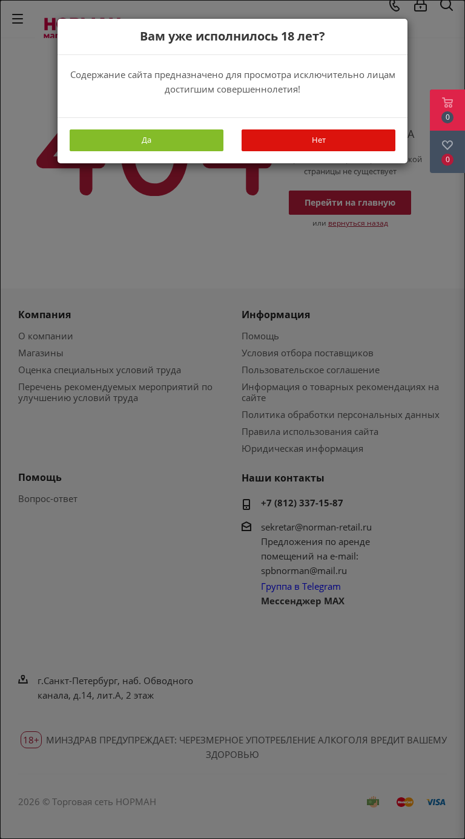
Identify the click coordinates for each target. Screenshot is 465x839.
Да (146, 139)
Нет (319, 139)
